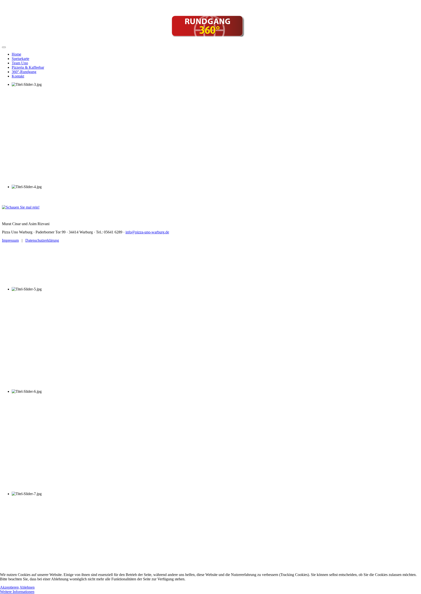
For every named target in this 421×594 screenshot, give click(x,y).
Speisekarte (20, 59)
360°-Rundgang (24, 72)
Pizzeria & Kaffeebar (28, 67)
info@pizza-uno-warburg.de (147, 232)
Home (16, 54)
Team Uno (20, 63)
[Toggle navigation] (4, 47)
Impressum (10, 240)
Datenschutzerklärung (42, 240)
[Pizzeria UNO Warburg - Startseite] (210, 6)
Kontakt (18, 76)
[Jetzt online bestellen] (165, 38)
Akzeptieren (9, 587)
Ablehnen (27, 587)
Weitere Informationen (17, 592)
